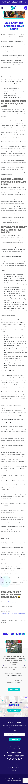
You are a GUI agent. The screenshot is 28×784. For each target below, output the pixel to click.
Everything (21, 34)
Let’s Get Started (25, 8)
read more (14, 690)
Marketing (21, 36)
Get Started (14, 710)
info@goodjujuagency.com (13, 601)
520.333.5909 (15, 752)
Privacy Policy (14, 765)
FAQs (14, 770)
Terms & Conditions (14, 767)
